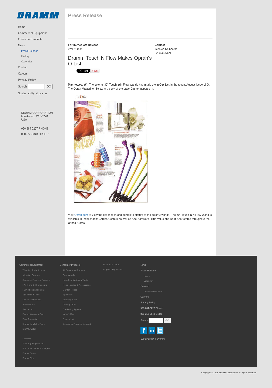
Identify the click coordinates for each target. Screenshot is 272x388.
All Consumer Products (74, 270)
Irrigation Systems (31, 275)
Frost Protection (30, 319)
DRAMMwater (29, 329)
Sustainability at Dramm (33, 93)
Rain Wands (69, 275)
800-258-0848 (34, 134)
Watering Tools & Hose (34, 270)
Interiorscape (29, 304)
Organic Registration (113, 269)
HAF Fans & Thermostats (35, 285)
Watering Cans (70, 299)
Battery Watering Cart (33, 314)
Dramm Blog (28, 358)
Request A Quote (111, 264)
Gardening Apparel (72, 309)
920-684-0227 (34, 128)
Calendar (26, 61)
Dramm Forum (29, 353)
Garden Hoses (70, 290)
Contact (23, 67)
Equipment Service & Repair (36, 348)
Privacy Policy (27, 79)
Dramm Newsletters (153, 291)
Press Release (29, 50)
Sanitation (28, 309)
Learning (27, 338)
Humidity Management (33, 290)
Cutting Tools (69, 304)
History (25, 56)
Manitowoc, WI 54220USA (37, 116)
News (21, 45)
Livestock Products (32, 299)
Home (21, 26)
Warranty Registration (33, 343)
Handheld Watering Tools (75, 280)
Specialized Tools (31, 294)
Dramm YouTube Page (34, 324)
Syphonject (68, 319)
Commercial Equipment (32, 33)
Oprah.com (81, 214)
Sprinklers (67, 294)
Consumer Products (30, 39)
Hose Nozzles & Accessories (77, 285)
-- (23, 334)
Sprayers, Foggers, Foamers (36, 280)
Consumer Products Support (77, 324)
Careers (23, 73)
